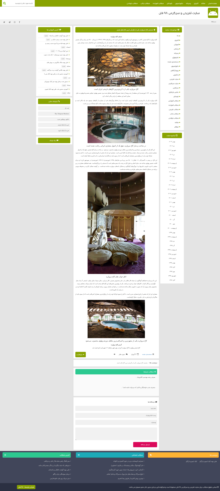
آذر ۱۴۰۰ (172, 219)
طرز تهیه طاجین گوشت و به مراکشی (55, 70)
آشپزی (196, 3)
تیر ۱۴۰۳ (172, 154)
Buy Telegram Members (62, 113)
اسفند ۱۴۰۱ (172, 198)
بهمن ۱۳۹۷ (172, 263)
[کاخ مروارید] (116, 67)
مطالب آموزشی (173, 100)
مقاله (203, 3)
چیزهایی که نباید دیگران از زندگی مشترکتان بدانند (54, 465)
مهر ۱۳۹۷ (172, 271)
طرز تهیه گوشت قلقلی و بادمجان (56, 35)
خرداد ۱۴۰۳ (172, 159)
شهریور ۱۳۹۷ (172, 275)
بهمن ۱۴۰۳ (172, 141)
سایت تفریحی (174, 79)
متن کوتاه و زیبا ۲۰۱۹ (59, 51)
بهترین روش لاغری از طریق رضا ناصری (130, 478)
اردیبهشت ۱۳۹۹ (172, 237)
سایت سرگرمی (174, 83)
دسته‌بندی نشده (173, 61)
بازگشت (79, 354)
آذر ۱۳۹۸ (172, 245)
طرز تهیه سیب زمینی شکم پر (57, 39)
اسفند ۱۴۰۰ (172, 215)
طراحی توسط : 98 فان (26, 487)
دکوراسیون (179, 3)
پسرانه (188, 3)
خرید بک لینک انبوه (63, 130)
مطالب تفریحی (174, 109)
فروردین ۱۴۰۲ (172, 193)
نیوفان (176, 126)
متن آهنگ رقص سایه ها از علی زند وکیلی (57, 461)
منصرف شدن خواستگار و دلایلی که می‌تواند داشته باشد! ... (138, 387)
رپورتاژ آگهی (175, 70)
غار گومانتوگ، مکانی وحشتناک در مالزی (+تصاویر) (127, 465)
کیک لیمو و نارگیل (191, 461)
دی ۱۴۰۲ (172, 176)
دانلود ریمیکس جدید (63, 119)
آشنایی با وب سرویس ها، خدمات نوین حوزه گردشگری (126, 470)
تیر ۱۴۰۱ (172, 206)
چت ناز (67, 108)
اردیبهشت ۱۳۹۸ (172, 250)
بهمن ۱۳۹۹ (172, 232)
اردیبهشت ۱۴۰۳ (172, 163)
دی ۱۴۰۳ (172, 146)
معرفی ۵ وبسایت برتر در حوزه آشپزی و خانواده (128, 461)
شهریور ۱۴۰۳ (172, 150)
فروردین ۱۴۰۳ (172, 167)
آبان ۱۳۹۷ (172, 267)
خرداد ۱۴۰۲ (172, 185)
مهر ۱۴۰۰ (172, 224)
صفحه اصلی (212, 3)
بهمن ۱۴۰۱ (172, 202)
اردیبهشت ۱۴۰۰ (172, 228)
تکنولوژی (175, 57)
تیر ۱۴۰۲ (172, 180)
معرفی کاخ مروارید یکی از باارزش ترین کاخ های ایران (135, 29)
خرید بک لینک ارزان (63, 125)
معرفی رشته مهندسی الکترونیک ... (145, 377)
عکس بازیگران (174, 92)
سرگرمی (176, 87)
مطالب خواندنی (132, 3)
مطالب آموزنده (158, 3)
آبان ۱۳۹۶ (172, 280)
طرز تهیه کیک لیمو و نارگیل (208, 461)
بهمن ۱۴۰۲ (172, 172)
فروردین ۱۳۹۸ (172, 254)
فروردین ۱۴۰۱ (172, 211)
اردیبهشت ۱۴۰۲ (172, 189)
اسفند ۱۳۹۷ (172, 258)
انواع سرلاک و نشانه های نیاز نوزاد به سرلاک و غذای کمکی (125, 474)
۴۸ (178, 35)
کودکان (169, 3)
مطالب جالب (145, 3)
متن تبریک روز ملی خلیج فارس (60, 478)
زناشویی (176, 74)
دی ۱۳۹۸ (172, 241)
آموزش (176, 44)
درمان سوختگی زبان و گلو (61, 474)
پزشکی (176, 48)
